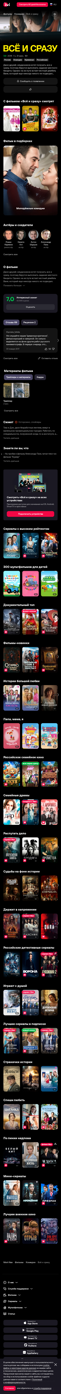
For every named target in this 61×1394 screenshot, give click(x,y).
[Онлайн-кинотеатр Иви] (7, 4)
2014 (10, 56)
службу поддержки (42, 1388)
